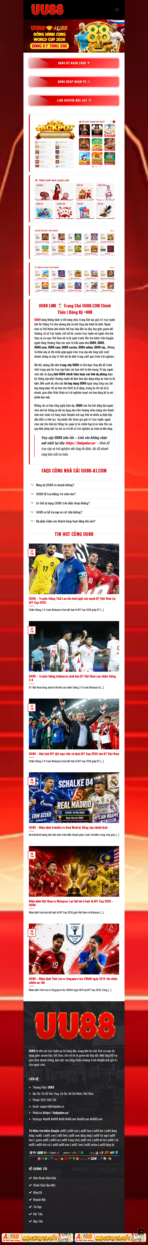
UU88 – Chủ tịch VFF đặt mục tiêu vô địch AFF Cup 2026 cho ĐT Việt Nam (74, 754)
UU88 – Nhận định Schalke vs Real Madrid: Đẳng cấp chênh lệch (68, 827)
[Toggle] (32, 485)
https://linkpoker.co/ (81, 442)
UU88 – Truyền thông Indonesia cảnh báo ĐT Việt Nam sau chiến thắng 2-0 (72, 678)
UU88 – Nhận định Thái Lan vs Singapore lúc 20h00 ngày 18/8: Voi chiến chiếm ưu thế (73, 980)
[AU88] (37, 1237)
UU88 (32, 1051)
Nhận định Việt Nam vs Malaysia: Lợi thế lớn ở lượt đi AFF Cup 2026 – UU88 (71, 903)
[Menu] (117, 9)
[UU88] (47, 10)
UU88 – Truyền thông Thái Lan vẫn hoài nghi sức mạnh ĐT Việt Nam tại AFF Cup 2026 (72, 600)
